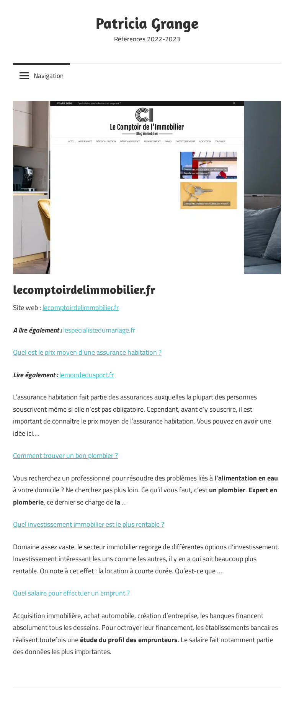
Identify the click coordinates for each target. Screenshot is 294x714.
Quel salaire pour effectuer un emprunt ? (71, 593)
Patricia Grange (147, 22)
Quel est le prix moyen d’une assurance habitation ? (87, 352)
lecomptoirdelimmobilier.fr (80, 307)
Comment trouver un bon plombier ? (65, 455)
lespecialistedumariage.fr (99, 330)
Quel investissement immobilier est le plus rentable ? (88, 524)
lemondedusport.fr (86, 375)
